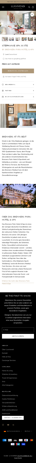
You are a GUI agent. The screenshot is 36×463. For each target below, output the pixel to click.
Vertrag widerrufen (13, 418)
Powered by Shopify (26, 435)
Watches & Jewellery (9, 374)
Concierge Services (9, 360)
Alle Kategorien (7, 385)
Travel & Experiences (9, 378)
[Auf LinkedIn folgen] (13, 425)
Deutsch (27, 431)
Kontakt (5, 353)
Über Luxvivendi (8, 349)
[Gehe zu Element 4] (24, 39)
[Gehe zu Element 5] (30, 39)
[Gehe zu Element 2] (11, 39)
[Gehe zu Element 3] (17, 39)
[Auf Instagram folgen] (3, 425)
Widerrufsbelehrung (9, 406)
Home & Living (7, 371)
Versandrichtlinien (8, 403)
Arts (3, 381)
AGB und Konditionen (10, 410)
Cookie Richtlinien (8, 399)
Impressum (6, 413)
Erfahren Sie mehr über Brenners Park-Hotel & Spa (16, 282)
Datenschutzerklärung (10, 395)
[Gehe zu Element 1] (5, 39)
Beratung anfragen (18, 71)
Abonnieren (18, 336)
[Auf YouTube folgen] (8, 425)
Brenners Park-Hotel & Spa (19, 49)
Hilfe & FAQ (6, 357)
